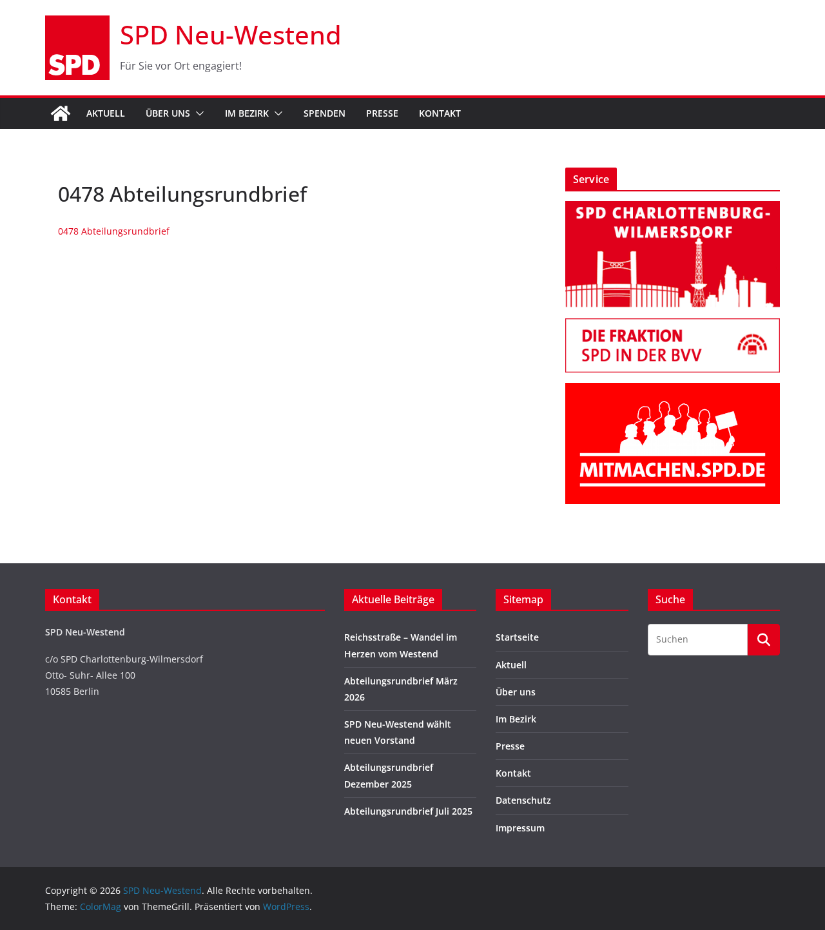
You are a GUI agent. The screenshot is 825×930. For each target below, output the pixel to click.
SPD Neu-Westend (231, 34)
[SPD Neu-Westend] (60, 113)
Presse (382, 113)
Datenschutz (523, 800)
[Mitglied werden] (672, 391)
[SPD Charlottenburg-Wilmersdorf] (672, 209)
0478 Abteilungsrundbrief (114, 231)
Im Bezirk (247, 113)
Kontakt (440, 113)
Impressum (520, 828)
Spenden (324, 113)
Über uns (168, 113)
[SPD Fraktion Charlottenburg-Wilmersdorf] (672, 326)
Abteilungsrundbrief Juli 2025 (408, 811)
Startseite (517, 637)
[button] (197, 113)
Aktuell (105, 113)
